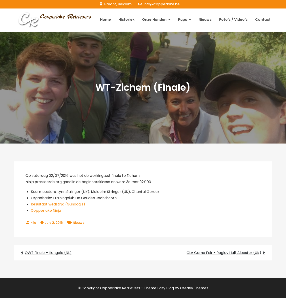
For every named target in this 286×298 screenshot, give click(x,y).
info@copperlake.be (162, 4)
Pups (182, 19)
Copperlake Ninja (46, 210)
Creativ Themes (194, 288)
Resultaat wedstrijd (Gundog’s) (58, 204)
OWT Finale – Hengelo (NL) (48, 252)
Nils (33, 222)
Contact (263, 19)
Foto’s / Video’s (233, 19)
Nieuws (205, 19)
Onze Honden (154, 19)
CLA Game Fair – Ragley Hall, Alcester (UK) (224, 252)
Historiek (126, 19)
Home (105, 19)
